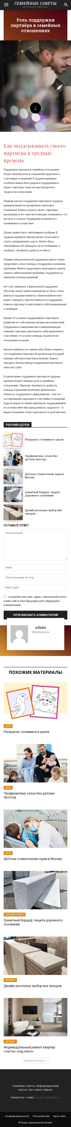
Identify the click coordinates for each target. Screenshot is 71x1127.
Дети (8, 726)
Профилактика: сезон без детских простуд (41, 457)
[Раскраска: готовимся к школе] (13, 440)
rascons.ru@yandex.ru (47, 1097)
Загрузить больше (34, 1060)
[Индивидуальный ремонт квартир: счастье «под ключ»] (35, 1017)
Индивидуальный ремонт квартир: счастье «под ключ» (30, 1049)
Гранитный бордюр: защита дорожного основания (42, 494)
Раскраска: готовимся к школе (44, 439)
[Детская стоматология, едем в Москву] (13, 476)
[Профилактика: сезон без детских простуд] (13, 458)
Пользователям (41, 1116)
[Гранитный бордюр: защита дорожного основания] (13, 494)
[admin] (19, 634)
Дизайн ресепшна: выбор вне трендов (33, 986)
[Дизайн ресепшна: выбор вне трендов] (13, 512)
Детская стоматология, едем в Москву (33, 859)
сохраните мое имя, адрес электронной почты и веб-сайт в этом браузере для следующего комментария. (35, 600)
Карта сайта (59, 1116)
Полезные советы (14, 914)
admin (40, 627)
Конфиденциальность (17, 1116)
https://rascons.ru (40, 632)
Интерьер (10, 980)
